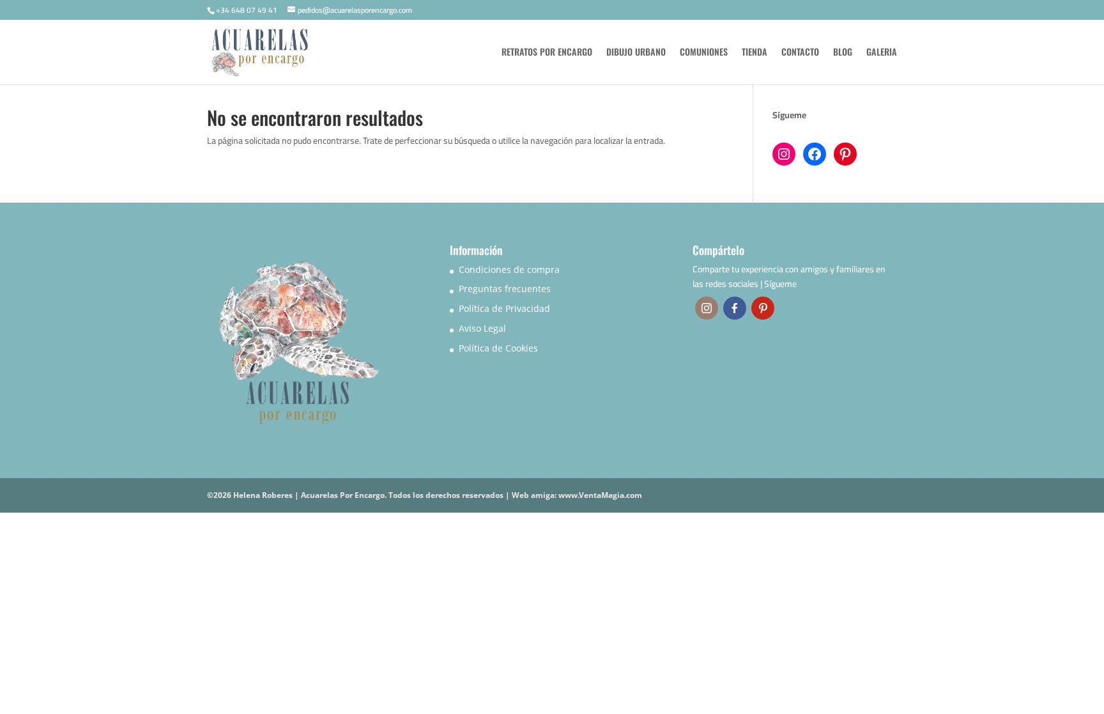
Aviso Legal (482, 328)
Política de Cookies (498, 348)
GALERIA (881, 52)
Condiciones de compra (509, 269)
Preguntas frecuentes (505, 289)
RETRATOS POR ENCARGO (547, 52)
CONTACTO (800, 52)
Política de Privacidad (504, 308)
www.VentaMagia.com (600, 495)
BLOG (842, 52)
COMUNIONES (704, 52)
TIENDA (754, 52)
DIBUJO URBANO (636, 52)
